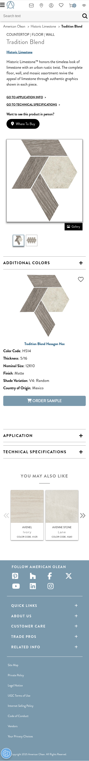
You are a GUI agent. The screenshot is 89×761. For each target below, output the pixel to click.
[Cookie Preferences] (6, 753)
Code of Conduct (18, 716)
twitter (69, 576)
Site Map (13, 665)
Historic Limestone (43, 26)
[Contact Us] (31, 6)
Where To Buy (25, 123)
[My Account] (51, 6)
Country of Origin (16, 388)
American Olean (14, 26)
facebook (52, 576)
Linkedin (34, 586)
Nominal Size (13, 366)
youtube (16, 586)
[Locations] (41, 6)
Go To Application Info (26, 97)
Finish (8, 373)
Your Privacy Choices (20, 736)
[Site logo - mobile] (10, 5)
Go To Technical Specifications (33, 104)
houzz (34, 576)
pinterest (16, 576)
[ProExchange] (84, 6)
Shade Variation (15, 380)
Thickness (10, 358)
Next (82, 515)
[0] (71, 6)
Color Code (11, 351)
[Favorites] (61, 6)
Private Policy (16, 675)
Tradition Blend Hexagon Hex (44, 344)
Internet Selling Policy (20, 706)
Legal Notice (15, 685)
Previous (6, 515)
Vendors (12, 726)
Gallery (76, 226)
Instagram (52, 586)
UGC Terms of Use (19, 695)
